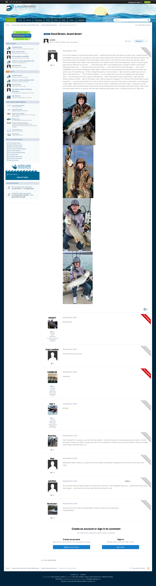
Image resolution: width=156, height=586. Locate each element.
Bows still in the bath (18, 51)
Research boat (16, 84)
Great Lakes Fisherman (15, 158)
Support (64, 581)
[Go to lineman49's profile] (9, 57)
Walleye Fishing (107, 577)
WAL (17, 2)
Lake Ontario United (18, 105)
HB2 (13, 67)
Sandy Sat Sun (16, 65)
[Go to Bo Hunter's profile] (52, 510)
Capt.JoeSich (52, 349)
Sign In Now (120, 547)
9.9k (53, 386)
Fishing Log (15, 133)
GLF (14, 2)
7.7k (53, 418)
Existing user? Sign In (134, 2)
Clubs (56, 20)
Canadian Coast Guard (15, 156)
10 (53, 363)
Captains (81, 20)
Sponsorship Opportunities (77, 581)
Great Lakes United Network (16, 102)
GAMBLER (52, 372)
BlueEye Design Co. (94, 579)
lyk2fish (14, 53)
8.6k (53, 332)
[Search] (148, 20)
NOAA (10, 147)
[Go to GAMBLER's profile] (52, 378)
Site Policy (59, 579)
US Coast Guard (13, 154)
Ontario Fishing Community (20, 123)
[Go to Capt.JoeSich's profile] (52, 355)
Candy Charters (13, 174)
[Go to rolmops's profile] (9, 48)
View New (10, 20)
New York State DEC (14, 150)
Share (128, 41)
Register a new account (71, 547)
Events (28, 20)
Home (20, 20)
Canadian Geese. (17, 47)
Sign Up (147, 2)
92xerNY (14, 97)
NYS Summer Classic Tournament (22, 187)
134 (53, 518)
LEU (11, 2)
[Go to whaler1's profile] (52, 324)
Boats (48, 20)
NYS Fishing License (14, 143)
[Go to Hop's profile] (52, 464)
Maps (63, 20)
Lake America (16, 96)
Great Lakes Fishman (18, 113)
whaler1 (52, 318)
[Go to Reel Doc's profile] (52, 442)
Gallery (72, 20)
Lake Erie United (17, 109)
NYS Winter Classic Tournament (21, 193)
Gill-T (52, 404)
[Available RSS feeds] (148, 568)
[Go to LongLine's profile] (9, 90)
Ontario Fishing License (15, 145)
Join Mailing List (17, 129)
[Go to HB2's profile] (9, 66)
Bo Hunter (52, 504)
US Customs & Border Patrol (16, 152)
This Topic (140, 20)
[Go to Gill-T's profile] (52, 410)
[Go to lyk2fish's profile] (9, 53)
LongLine (14, 93)
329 (53, 65)
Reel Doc (52, 436)
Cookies (83, 574)
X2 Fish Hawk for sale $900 (20, 56)
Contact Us (74, 574)
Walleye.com (16, 119)
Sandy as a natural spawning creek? (23, 61)
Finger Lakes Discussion (69, 42)
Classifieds (38, 20)
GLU (20, 2)
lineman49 (15, 58)
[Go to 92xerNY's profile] (9, 97)
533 (53, 472)
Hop (52, 458)
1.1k (53, 450)
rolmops (14, 49)
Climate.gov (18, 147)
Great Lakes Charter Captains (17, 149)
